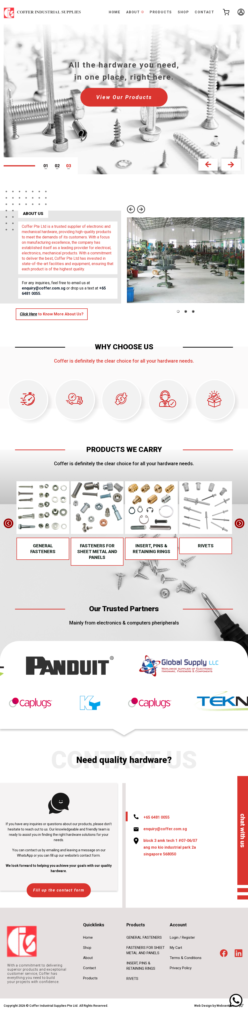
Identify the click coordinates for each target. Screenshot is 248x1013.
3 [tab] (70, 165)
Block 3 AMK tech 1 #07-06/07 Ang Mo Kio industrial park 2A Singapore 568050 (170, 847)
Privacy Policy (181, 968)
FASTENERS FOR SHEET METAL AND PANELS (97, 551)
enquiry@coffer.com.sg (43, 288)
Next (231, 165)
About (88, 958)
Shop (87, 947)
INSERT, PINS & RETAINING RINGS (151, 548)
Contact (89, 968)
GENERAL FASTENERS (42, 548)
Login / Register (182, 937)
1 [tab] (47, 165)
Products (90, 978)
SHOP (183, 12)
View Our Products (124, 97)
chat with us (243, 831)
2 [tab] (58, 165)
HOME (114, 12)
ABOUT (133, 12)
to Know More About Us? (52, 314)
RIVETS (206, 545)
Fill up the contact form (58, 890)
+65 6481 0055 (156, 817)
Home (88, 937)
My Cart (176, 947)
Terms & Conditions (186, 958)
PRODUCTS (161, 12)
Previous (208, 165)
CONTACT (204, 12)
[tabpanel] (124, 99)
